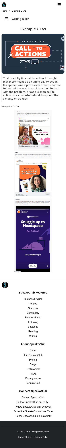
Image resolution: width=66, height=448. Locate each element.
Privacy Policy (41, 437)
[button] (60, 4)
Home (4, 11)
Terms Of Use (24, 437)
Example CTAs (19, 11)
